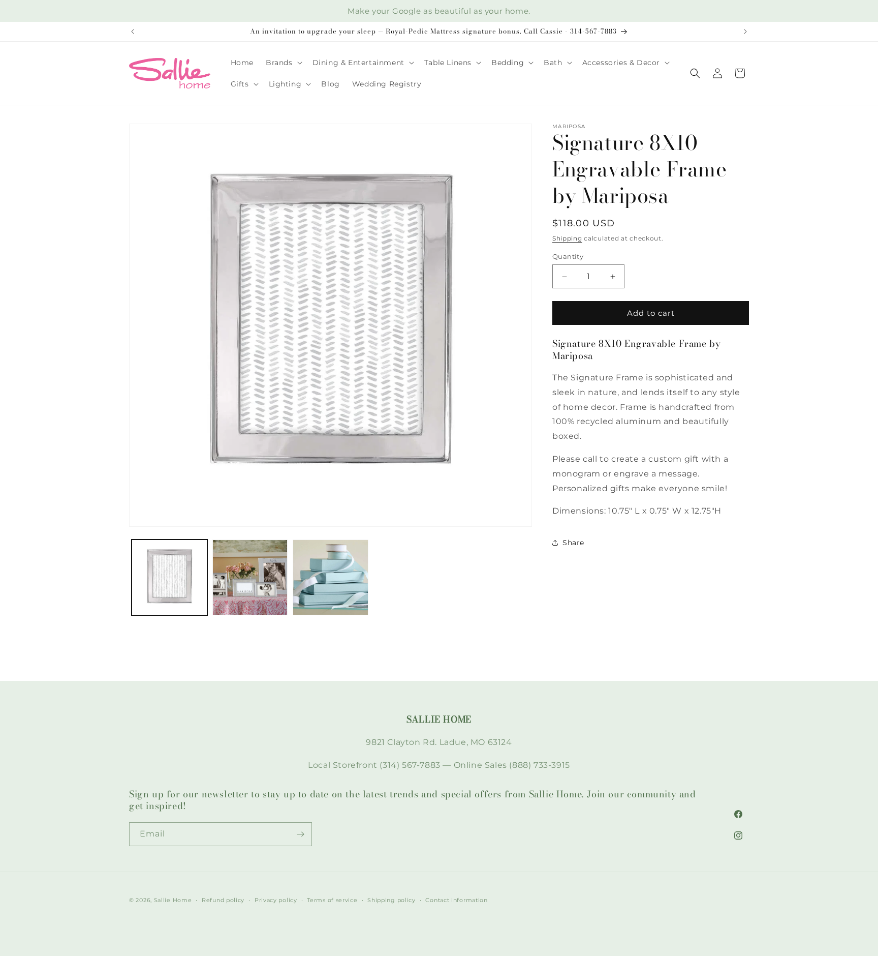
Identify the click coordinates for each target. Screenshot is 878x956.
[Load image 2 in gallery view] (250, 577)
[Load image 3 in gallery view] (330, 577)
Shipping (567, 238)
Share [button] (573, 542)
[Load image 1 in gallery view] (169, 577)
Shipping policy (391, 900)
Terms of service (332, 900)
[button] (283, 62)
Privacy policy (276, 900)
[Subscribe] (300, 834)
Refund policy (223, 900)
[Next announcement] (745, 31)
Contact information (456, 900)
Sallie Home (173, 900)
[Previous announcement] (132, 31)
